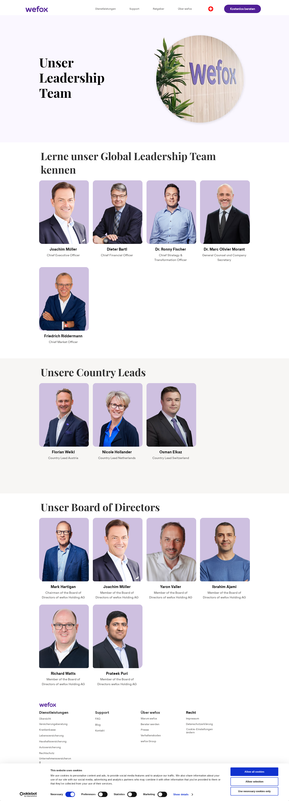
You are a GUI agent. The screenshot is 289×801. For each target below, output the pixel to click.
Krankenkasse (47, 729)
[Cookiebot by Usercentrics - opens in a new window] (28, 794)
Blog (98, 724)
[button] (105, 8)
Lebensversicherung (51, 735)
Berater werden (150, 724)
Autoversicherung (50, 747)
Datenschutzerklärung (199, 724)
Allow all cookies (254, 771)
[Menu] (210, 9)
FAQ (97, 718)
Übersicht (45, 718)
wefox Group (148, 741)
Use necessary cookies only (254, 791)
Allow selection (254, 781)
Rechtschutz (46, 753)
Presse (145, 729)
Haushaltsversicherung (53, 741)
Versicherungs (47, 724)
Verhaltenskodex (151, 735)
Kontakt (100, 730)
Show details (180, 794)
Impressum (192, 718)
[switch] (103, 794)
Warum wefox (149, 718)
